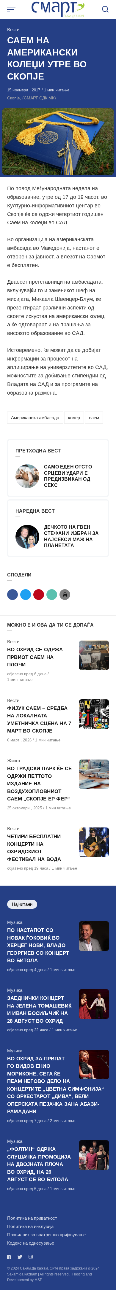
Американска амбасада (35, 417)
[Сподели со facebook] (12, 594)
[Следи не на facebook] (10, 1256)
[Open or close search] (105, 9)
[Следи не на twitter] (20, 1256)
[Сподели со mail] (51, 594)
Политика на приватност (32, 1218)
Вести (13, 29)
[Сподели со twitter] (25, 594)
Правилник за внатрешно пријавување (46, 1234)
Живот (14, 760)
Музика (14, 922)
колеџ (74, 417)
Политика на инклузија (30, 1226)
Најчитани (22, 904)
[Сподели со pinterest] (38, 594)
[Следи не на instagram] (30, 1256)
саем (94, 417)
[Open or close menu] (12, 9)
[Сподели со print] (64, 594)
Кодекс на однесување (30, 1242)
